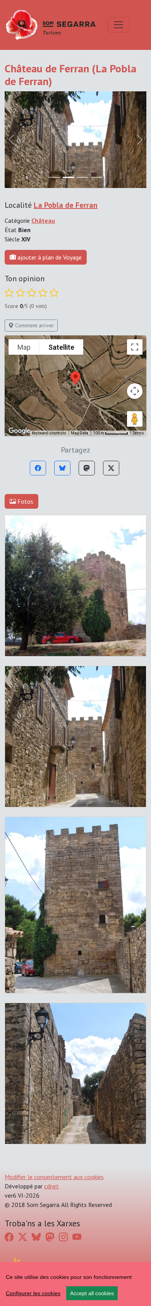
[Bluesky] (62, 468)
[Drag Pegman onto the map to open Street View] (134, 419)
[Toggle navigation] (118, 24)
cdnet (51, 1186)
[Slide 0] (54, 177)
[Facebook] (38, 468)
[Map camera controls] (134, 391)
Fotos (24, 501)
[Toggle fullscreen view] (134, 347)
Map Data (79, 433)
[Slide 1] (68, 177)
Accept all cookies (92, 1293)
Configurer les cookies (33, 1293)
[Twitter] (111, 468)
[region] (75, 1284)
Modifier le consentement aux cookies (54, 1177)
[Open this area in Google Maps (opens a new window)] (19, 431)
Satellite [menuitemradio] (61, 347)
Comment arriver (34, 325)
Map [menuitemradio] (24, 347)
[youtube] (76, 1237)
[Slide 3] (96, 177)
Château (43, 220)
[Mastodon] (87, 468)
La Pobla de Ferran (66, 205)
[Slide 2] (82, 177)
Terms (138, 433)
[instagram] (63, 1237)
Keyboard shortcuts (49, 433)
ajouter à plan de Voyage (49, 257)
